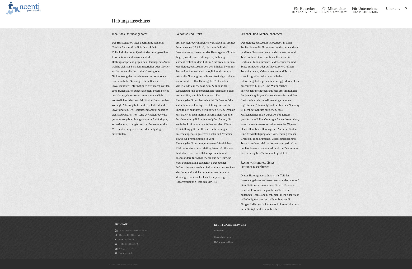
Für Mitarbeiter (333, 9)
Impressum (219, 230)
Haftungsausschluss (223, 242)
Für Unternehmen (365, 9)
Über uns (393, 8)
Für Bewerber (304, 9)
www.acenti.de (126, 253)
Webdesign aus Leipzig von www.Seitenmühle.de (282, 264)
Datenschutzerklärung (224, 237)
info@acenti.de (126, 248)
